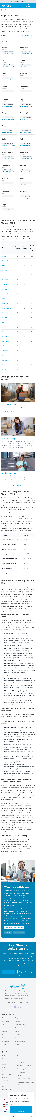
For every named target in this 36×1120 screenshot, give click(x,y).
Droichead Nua (7, 332)
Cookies (19, 1075)
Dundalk (5, 294)
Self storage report (23, 1069)
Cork (4, 265)
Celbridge (5, 360)
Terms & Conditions (23, 1079)
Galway (4, 275)
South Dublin (6, 261)
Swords (4, 284)
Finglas (4, 369)
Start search (18, 932)
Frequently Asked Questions (14, 927)
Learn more (17, 485)
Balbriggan (6, 341)
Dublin (4, 256)
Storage (4, 1086)
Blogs (19, 1055)
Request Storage (27, 35)
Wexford (5, 365)
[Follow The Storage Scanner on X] (24, 1002)
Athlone (5, 351)
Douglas (5, 303)
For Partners (21, 1062)
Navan (4, 317)
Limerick (5, 270)
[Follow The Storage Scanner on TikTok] (15, 1002)
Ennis (4, 313)
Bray (3, 298)
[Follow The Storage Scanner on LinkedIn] (12, 1002)
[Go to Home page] (6, 5)
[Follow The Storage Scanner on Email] (27, 1002)
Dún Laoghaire (7, 308)
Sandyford (5, 336)
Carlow (4, 322)
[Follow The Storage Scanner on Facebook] (9, 1002)
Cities (4, 1064)
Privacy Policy (21, 1072)
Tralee (4, 327)
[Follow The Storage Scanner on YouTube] (21, 1002)
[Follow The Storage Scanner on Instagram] (18, 1002)
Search (4, 1077)
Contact (8, 932)
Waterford (5, 280)
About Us (5, 1067)
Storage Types (6, 1074)
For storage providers (24, 1065)
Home (4, 1055)
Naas (4, 355)
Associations (21, 1059)
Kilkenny (5, 346)
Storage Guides (7, 1089)
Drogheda (5, 289)
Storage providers (7, 1060)
